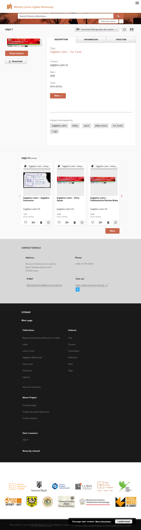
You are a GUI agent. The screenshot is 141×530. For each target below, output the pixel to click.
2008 (52, 75)
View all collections (32, 387)
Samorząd (27, 363)
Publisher (72, 357)
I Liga (54, 131)
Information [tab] (91, 39)
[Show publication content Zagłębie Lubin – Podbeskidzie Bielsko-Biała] (108, 222)
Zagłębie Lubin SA (59, 65)
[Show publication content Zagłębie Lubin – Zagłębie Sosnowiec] (41, 222)
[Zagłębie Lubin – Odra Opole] (70, 180)
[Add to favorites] (124, 29)
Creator (72, 344)
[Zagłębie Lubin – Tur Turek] (25, 42)
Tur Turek (118, 125)
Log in (25, 439)
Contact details (30, 418)
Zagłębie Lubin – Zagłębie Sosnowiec (36, 199)
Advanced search (108, 21)
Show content (17, 53)
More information (103, 521)
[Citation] (131, 29)
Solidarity (27, 370)
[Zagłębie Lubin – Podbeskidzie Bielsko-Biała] (104, 180)
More (112, 230)
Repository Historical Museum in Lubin (41, 337)
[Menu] (137, 2)
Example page (29, 405)
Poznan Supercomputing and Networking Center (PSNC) (102, 524)
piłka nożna (101, 125)
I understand (124, 521)
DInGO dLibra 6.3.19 (41, 524)
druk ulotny (56, 86)
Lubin (25, 344)
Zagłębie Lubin (59, 125)
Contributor (73, 350)
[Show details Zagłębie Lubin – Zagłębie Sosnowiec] (48, 222)
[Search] (118, 16)
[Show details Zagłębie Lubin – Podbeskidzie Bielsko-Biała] (115, 222)
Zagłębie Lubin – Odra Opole (68, 199)
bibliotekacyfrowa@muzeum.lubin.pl (44, 285)
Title (70, 337)
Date (70, 363)
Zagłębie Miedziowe (32, 357)
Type (70, 370)
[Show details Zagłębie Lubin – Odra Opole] (81, 222)
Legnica (26, 377)
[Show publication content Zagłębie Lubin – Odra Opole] (74, 222)
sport (86, 125)
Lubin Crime (28, 350)
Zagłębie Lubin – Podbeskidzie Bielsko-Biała (104, 199)
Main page (26, 320)
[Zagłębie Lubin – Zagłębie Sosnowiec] (37, 180)
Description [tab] (61, 39)
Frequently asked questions (36, 411)
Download (17, 61)
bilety (75, 125)
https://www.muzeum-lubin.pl (90, 285)
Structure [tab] (121, 39)
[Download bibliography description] (33, 222)
